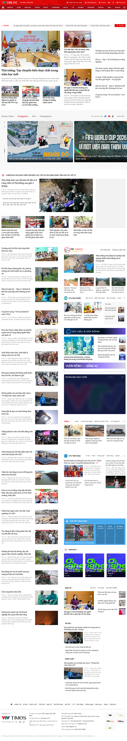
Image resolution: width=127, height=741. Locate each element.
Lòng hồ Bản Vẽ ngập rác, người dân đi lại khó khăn (102, 290)
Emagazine (23, 116)
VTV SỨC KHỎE (75, 298)
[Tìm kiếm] (113, 2)
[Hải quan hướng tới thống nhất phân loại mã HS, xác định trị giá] (46, 379)
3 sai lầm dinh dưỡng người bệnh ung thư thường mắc (91, 317)
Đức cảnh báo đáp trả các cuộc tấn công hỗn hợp (116, 440)
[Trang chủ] (2, 7)
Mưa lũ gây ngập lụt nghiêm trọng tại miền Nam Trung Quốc (93, 441)
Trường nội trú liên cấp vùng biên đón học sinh (15, 249)
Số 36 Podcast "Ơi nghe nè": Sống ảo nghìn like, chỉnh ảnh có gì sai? (73, 570)
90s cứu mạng (111, 298)
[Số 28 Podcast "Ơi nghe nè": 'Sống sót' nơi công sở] (116, 565)
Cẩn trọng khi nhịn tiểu (11, 592)
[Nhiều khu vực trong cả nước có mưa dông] (79, 532)
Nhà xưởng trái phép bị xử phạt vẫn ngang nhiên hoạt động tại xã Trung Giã (110, 258)
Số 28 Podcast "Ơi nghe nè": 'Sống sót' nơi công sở (116, 571)
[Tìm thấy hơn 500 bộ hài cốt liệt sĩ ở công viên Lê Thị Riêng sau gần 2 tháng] (66, 195)
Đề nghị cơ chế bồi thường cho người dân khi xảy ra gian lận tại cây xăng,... (78, 614)
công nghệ (90, 7)
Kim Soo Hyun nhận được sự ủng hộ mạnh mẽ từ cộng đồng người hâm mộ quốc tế (16, 332)
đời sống (80, 7)
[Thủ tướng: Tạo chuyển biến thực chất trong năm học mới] (30, 49)
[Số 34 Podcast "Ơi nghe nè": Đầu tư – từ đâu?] (94, 565)
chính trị (10, 7)
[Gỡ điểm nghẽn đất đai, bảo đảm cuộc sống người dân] (122, 604)
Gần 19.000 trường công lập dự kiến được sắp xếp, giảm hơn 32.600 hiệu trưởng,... (30, 101)
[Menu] (124, 7)
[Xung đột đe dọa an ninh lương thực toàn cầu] (46, 417)
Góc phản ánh (105, 250)
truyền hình (55, 7)
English (103, 2)
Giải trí (77, 421)
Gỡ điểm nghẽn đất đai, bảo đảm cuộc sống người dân (107, 603)
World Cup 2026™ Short (101, 421)
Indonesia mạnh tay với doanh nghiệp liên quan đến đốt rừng (14, 613)
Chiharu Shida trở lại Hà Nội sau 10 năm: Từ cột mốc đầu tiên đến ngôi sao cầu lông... (115, 463)
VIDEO (66, 421)
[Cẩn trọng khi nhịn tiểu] (46, 598)
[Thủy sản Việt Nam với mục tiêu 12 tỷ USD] (122, 595)
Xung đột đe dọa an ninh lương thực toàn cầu (16, 412)
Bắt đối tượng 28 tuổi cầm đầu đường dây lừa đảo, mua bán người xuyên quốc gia (82, 693)
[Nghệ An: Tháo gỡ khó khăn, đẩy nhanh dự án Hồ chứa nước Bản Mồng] (71, 281)
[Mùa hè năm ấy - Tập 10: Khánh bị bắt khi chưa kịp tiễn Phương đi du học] (46, 295)
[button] (122, 298)
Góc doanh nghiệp (115, 588)
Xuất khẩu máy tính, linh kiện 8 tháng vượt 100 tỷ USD (14, 354)
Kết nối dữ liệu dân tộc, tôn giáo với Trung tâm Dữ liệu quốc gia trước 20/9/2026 (107, 348)
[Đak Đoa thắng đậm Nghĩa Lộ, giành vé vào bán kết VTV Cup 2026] (10, 91)
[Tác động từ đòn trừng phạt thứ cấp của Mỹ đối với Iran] (46, 537)
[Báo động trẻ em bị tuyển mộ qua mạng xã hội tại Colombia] (46, 577)
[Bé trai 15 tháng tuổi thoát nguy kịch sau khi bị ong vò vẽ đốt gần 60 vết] (73, 307)
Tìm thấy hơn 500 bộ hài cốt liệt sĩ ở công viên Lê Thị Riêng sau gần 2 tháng (19, 183)
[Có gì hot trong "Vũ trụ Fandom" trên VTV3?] (46, 317)
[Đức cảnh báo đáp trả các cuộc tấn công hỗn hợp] (116, 430)
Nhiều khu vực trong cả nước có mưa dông (79, 543)
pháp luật (28, 7)
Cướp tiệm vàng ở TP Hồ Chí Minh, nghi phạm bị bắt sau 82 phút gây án (83, 688)
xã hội (19, 7)
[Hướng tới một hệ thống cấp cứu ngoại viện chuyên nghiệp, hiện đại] (46, 557)
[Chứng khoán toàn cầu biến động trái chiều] (46, 437)
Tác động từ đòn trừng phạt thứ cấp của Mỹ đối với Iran (16, 532)
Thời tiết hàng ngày (78, 521)
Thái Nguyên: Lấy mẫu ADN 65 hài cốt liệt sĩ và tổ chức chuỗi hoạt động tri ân (59, 233)
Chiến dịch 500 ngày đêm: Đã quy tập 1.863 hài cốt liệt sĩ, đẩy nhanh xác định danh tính (19, 204)
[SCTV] (110, 731)
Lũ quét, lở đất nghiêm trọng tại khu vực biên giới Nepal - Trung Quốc (109, 78)
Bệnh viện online (100, 298)
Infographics (46, 116)
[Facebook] (105, 116)
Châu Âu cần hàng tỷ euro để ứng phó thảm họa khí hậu (17, 473)
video (109, 7)
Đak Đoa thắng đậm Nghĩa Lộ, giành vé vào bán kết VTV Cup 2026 (9, 101)
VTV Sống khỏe (115, 421)
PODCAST (72, 550)
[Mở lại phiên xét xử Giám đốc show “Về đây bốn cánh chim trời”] (46, 399)
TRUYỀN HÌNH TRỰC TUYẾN (76, 377)
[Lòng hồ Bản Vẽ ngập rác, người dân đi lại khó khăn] (103, 281)
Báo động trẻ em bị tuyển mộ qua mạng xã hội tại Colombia (15, 573)
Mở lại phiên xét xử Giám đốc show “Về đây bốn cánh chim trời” (16, 394)
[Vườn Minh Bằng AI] (95, 365)
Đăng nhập (122, 2)
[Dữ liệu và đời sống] (82, 331)
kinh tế (46, 7)
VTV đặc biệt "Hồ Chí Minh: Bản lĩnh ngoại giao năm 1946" (76, 51)
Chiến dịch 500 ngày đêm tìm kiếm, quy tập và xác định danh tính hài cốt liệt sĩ (41, 175)
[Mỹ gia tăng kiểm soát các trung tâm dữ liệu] (122, 357)
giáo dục (101, 7)
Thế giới (37, 7)
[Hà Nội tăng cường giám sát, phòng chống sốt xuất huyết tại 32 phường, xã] (46, 274)
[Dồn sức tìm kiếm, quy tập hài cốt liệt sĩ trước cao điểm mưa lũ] (73, 430)
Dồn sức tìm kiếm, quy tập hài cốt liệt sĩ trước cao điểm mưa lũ (72, 441)
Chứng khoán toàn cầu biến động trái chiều (17, 432)
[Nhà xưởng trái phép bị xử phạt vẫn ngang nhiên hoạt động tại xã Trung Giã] (79, 263)
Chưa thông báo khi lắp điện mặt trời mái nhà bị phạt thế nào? (16, 453)
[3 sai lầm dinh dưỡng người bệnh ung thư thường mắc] (93, 307)
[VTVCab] (121, 725)
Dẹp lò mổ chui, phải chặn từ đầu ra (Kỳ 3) (86, 290)
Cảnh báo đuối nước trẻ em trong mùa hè (110, 318)
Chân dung (110, 456)
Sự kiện (117, 456)
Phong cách (100, 456)
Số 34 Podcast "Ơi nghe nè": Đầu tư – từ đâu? (94, 570)
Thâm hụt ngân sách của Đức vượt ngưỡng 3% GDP (15, 512)
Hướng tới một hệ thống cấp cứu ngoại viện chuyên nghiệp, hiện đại (16, 552)
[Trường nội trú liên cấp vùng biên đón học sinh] (46, 254)
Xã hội (71, 625)
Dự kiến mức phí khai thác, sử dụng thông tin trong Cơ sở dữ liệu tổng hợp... (78, 358)
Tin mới (121, 25)
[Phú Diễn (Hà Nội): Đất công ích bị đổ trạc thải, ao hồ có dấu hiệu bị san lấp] (119, 281)
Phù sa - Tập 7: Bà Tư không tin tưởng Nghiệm (110, 61)
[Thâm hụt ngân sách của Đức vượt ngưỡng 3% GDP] (46, 517)
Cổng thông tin (91, 2)
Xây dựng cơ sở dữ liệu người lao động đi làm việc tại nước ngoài (107, 340)
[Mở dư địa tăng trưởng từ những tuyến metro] (51, 91)
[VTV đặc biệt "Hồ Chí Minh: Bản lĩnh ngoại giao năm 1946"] (77, 39)
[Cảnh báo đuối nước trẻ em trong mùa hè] (121, 318)
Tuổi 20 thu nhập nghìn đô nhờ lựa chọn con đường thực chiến (35, 159)
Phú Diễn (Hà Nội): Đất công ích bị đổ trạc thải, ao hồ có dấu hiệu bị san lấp (118, 290)
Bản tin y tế (89, 298)
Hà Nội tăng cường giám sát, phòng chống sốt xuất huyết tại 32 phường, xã (16, 271)
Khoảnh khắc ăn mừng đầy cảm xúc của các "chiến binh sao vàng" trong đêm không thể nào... (82, 462)
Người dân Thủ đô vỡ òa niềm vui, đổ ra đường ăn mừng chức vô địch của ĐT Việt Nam (82, 654)
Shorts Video (7, 116)
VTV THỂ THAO (75, 456)
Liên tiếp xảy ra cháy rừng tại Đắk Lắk (78, 649)
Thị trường (104, 588)
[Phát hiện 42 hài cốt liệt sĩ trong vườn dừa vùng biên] (83, 222)
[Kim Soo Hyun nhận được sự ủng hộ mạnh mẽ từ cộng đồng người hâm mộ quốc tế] (46, 336)
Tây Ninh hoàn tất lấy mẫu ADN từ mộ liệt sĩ (17, 199)
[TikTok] (113, 116)
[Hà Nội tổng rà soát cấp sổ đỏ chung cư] (122, 613)
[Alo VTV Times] (73, 250)
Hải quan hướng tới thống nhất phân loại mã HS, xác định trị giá (16, 374)
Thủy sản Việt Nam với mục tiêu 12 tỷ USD (107, 595)
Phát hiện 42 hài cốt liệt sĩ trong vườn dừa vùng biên (83, 232)
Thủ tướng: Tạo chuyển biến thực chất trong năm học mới (29, 72)
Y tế (73, 7)
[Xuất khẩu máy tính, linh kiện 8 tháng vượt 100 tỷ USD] (46, 358)
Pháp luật (73, 662)
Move (93, 456)
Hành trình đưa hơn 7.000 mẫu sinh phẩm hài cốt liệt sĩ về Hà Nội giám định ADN (10, 233)
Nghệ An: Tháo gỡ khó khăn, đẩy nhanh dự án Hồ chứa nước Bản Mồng (70, 290)
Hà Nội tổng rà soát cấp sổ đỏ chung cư (107, 612)
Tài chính (96, 588)
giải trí (65, 7)
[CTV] (110, 725)
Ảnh (34, 116)
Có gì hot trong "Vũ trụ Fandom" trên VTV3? (110, 96)
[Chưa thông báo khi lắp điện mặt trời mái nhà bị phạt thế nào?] (46, 458)
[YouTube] (109, 116)
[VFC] (110, 719)
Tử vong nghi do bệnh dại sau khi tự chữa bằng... (110, 309)
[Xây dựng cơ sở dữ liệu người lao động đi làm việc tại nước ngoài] (122, 340)
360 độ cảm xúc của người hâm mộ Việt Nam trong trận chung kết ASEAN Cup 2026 (73, 484)
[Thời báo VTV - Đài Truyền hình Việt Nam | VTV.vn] (9, 2)
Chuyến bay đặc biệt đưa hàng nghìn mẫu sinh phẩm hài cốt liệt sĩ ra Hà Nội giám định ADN (34, 233)
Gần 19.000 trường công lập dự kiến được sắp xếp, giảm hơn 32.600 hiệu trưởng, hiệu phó (16, 492)
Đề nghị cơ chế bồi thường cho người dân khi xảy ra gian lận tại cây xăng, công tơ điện (76, 90)
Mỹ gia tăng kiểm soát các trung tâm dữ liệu (106, 356)
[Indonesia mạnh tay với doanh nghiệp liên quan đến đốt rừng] (46, 618)
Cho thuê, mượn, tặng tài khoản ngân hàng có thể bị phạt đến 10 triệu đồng (109, 69)
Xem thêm (120, 116)
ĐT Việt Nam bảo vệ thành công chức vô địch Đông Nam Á (93, 483)
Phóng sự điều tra (119, 250)
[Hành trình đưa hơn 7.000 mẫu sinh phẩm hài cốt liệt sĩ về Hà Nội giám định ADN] (11, 222)
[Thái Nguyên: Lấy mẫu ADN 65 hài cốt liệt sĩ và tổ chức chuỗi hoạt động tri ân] (59, 222)
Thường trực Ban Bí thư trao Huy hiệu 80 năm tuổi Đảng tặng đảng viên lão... (110, 52)
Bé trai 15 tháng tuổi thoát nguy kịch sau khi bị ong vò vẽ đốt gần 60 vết (73, 317)
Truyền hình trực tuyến (75, 2)
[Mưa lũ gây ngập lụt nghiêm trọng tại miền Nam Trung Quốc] (94, 430)
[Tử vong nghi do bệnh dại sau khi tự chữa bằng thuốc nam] (121, 310)
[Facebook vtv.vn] (109, 2)
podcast (117, 7)
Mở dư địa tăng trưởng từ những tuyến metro (49, 100)
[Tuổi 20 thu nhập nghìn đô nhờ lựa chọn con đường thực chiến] (40, 141)
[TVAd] (121, 719)
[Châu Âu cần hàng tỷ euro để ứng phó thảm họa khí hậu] (46, 478)
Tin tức (88, 456)
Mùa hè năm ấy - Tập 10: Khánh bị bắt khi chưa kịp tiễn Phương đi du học (110, 87)
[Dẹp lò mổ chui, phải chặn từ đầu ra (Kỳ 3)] (87, 281)
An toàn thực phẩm (86, 421)
